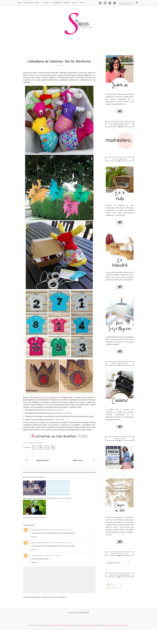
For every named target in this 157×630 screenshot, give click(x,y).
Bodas (37, 2)
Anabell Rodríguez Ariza (39, 530)
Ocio (73, 2)
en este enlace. (59, 419)
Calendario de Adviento (35, 443)
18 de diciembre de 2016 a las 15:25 (50, 555)
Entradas (111, 584)
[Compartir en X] (40, 447)
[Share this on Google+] (47, 447)
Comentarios (112, 588)
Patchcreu (33, 75)
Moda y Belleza (28, 2)
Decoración (57, 2)
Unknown (34, 555)
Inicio (20, 2)
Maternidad (66, 2)
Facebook (59, 410)
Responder (34, 536)
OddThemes (86, 625)
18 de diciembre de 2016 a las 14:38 (60, 530)
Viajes (81, 2)
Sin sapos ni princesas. (58, 625)
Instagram (50, 410)
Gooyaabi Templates (118, 625)
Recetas (45, 2)
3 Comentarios (59, 65)
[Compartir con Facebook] (34, 447)
